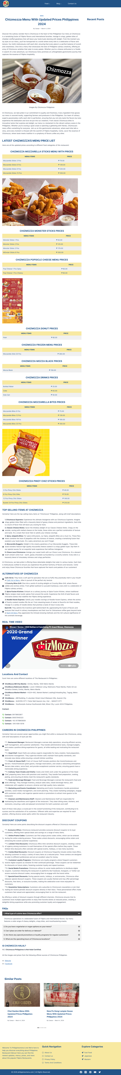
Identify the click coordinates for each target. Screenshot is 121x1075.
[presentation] (22, 995)
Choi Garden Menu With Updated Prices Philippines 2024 (20, 1014)
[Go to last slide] (7, 1004)
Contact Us (72, 4)
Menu (42, 15)
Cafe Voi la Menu (13, 580)
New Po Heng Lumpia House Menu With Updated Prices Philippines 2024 (60, 1014)
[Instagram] (85, 1072)
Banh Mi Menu (12, 613)
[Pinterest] (90, 1072)
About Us (48, 1053)
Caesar (37, 28)
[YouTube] (95, 1072)
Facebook (8, 964)
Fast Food (88, 1053)
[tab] (38, 1027)
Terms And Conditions (53, 1063)
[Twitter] (99, 1072)
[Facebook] (81, 1072)
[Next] (76, 1004)
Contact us (49, 1056)
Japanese (88, 1056)
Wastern (87, 1059)
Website (8, 961)
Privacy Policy (50, 1059)
